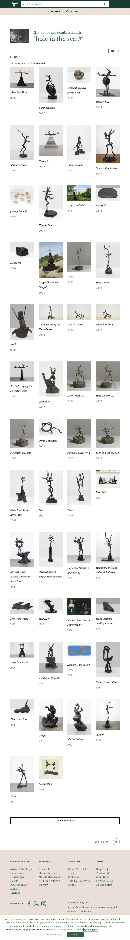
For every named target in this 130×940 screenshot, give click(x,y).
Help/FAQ (102, 869)
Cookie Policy (104, 884)
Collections (73, 11)
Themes (15, 892)
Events (14, 881)
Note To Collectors (78, 881)
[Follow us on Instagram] (43, 903)
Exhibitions (17, 877)
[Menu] (115, 4)
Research (44, 869)
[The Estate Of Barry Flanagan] (15, 4)
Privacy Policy (104, 881)
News (70, 873)
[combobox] (61, 4)
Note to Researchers (51, 877)
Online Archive (48, 873)
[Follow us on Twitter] (36, 903)
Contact (71, 884)
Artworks (56, 11)
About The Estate (77, 869)
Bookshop (73, 877)
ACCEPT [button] (75, 934)
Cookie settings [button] (54, 934)
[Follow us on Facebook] (29, 903)
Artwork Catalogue (21, 869)
